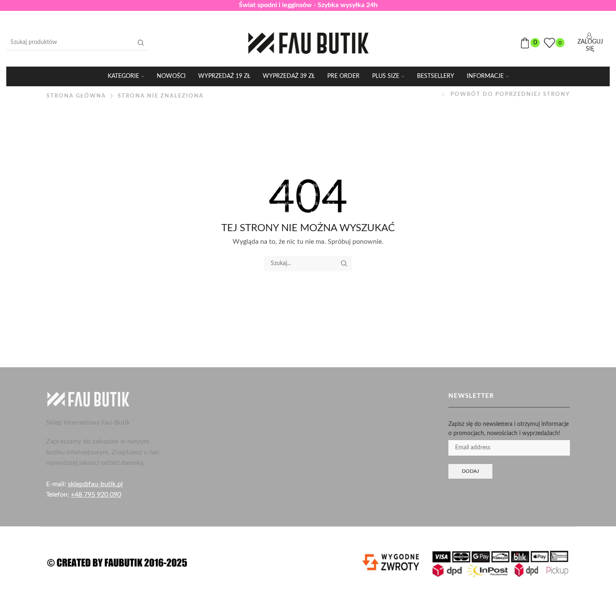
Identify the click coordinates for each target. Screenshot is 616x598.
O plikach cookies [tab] (433, 257)
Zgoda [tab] (182, 257)
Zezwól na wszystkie (428, 361)
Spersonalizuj (302, 361)
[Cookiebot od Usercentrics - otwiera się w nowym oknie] (450, 230)
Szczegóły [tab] (308, 257)
